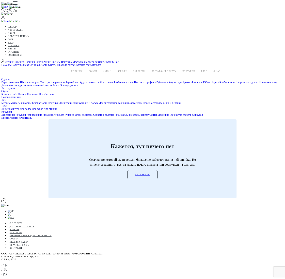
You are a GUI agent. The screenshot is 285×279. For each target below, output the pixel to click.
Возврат (96, 64)
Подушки (53, 103)
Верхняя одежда (10, 82)
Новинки (30, 61)
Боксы (39, 61)
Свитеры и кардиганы (52, 82)
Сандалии (32, 94)
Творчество (175, 114)
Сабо (14, 94)
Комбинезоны (227, 82)
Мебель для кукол (193, 114)
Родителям (15, 55)
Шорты (214, 82)
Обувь (12, 33)
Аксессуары (15, 30)
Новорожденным (19, 36)
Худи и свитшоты (89, 82)
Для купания (66, 103)
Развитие (13, 52)
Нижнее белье (51, 85)
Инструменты (149, 114)
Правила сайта (65, 64)
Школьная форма (29, 82)
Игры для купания (63, 114)
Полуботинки (46, 94)
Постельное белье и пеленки (165, 103)
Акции (47, 61)
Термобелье (72, 82)
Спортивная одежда (247, 82)
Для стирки (50, 108)
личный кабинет (14, 61)
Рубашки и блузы (166, 82)
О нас (115, 61)
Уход (11, 42)
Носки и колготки (32, 85)
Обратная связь (83, 64)
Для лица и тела (10, 108)
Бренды (56, 61)
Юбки (206, 82)
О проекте (16, 223)
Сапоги (22, 94)
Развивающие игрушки (40, 114)
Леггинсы (196, 82)
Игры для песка (84, 114)
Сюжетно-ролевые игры (107, 114)
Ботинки (6, 94)
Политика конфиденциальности (29, 64)
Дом (10, 39)
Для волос (25, 108)
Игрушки (13, 45)
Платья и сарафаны (145, 82)
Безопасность (39, 103)
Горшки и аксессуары (130, 103)
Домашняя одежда (11, 85)
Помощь (6, 64)
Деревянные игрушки (13, 114)
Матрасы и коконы (21, 103)
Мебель (5, 103)
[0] (7, 11)
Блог (108, 61)
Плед (146, 103)
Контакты (100, 61)
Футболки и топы (123, 82)
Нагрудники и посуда (86, 103)
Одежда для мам (69, 85)
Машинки (163, 114)
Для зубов (37, 108)
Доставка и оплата (83, 61)
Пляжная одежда (268, 82)
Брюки (186, 82)
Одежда (12, 27)
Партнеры (66, 61)
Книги (12, 49)
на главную (142, 174)
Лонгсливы (106, 82)
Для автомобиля (108, 103)
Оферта (52, 64)
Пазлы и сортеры (131, 114)
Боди (179, 82)
